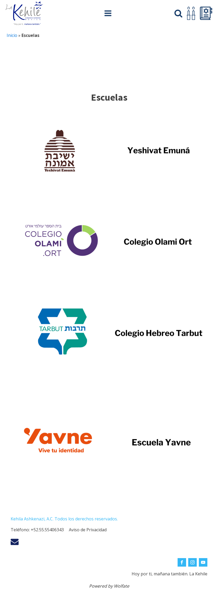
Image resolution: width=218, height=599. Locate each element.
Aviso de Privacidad (88, 530)
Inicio (12, 35)
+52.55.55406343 (47, 530)
